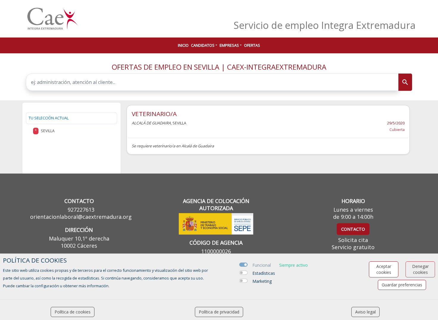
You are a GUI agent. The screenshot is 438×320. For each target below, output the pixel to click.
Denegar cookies (420, 269)
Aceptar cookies (383, 269)
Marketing (262, 281)
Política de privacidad (219, 312)
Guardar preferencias (402, 285)
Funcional (261, 265)
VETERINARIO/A (154, 114)
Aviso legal (365, 312)
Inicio (183, 45)
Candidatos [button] (203, 45)
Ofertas (252, 45)
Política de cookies (73, 312)
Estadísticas (263, 273)
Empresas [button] (229, 45)
